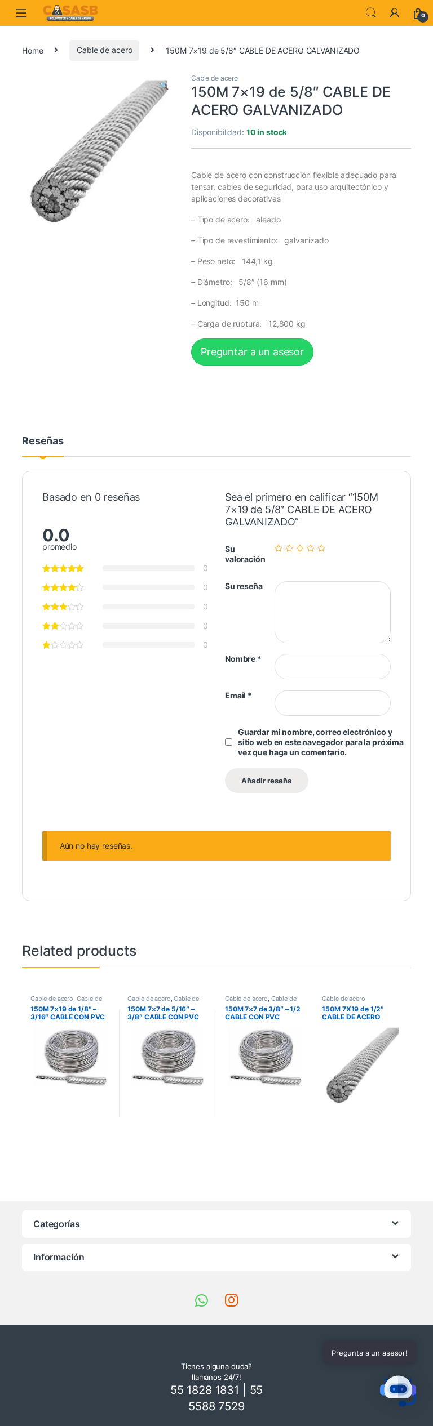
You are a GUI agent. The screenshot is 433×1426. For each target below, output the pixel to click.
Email (238, 695)
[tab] (43, 446)
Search (371, 13)
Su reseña (244, 586)
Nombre (243, 658)
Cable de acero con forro (66, 1002)
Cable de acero (104, 50)
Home (32, 50)
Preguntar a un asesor (252, 352)
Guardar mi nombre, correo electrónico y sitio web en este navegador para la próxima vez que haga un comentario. (321, 742)
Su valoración (245, 554)
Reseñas (43, 441)
